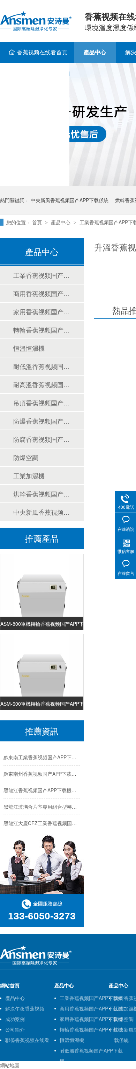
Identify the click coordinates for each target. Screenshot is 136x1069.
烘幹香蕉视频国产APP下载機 (41, 493)
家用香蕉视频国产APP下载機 (41, 311)
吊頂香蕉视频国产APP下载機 (41, 402)
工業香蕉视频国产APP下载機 (41, 275)
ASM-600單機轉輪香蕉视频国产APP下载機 (41, 702)
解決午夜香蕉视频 (24, 1008)
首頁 (37, 222)
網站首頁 (10, 985)
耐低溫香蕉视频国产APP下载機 (41, 366)
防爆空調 (25, 457)
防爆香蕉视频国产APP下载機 (41, 420)
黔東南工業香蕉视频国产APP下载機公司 (47, 755)
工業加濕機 (29, 475)
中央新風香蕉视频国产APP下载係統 (69, 200)
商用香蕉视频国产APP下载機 (41, 293)
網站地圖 (10, 1065)
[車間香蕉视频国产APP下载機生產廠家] (35, 963)
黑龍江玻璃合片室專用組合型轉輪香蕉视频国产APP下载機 (66, 805)
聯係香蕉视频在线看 (27, 1039)
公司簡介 (15, 1029)
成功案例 (15, 1018)
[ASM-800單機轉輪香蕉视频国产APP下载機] (41, 594)
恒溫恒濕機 (29, 347)
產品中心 (95, 52)
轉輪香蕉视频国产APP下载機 (41, 329)
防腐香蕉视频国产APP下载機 (41, 439)
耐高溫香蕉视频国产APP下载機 (41, 384)
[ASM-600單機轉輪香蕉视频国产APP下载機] (41, 674)
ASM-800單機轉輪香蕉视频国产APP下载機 (41, 622)
